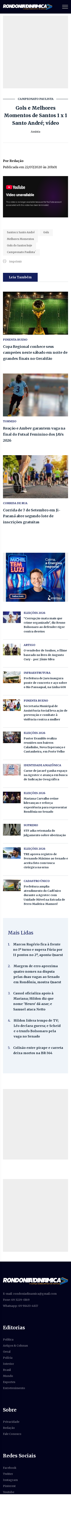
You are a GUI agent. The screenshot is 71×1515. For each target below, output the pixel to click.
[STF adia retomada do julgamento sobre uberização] (12, 829)
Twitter (8, 1474)
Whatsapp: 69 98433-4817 (20, 1306)
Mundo (8, 1376)
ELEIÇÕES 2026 (34, 612)
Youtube (8, 1492)
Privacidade (11, 1422)
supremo (31, 825)
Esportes (9, 1382)
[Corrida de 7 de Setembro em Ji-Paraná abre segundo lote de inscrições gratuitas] (35, 476)
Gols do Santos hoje (19, 245)
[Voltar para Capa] (35, 1281)
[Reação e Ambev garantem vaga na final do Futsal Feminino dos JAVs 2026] (35, 395)
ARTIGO (29, 645)
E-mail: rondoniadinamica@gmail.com (30, 1293)
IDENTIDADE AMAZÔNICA (42, 765)
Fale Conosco (12, 1434)
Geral (6, 1351)
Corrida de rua (15, 503)
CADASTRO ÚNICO (37, 881)
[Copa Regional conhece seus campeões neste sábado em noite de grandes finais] (35, 313)
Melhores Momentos (20, 239)
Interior (8, 1364)
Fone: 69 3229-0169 (16, 1300)
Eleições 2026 (34, 733)
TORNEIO (9, 421)
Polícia (7, 1357)
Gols (46, 232)
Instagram (10, 1480)
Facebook (9, 1468)
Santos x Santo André (21, 232)
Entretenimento (14, 1388)
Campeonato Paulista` (21, 252)
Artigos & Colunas (15, 1345)
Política (8, 1339)
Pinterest (9, 1486)
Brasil (7, 1370)
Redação (9, 1428)
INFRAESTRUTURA (37, 672)
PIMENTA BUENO (15, 339)
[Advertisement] (35, 52)
